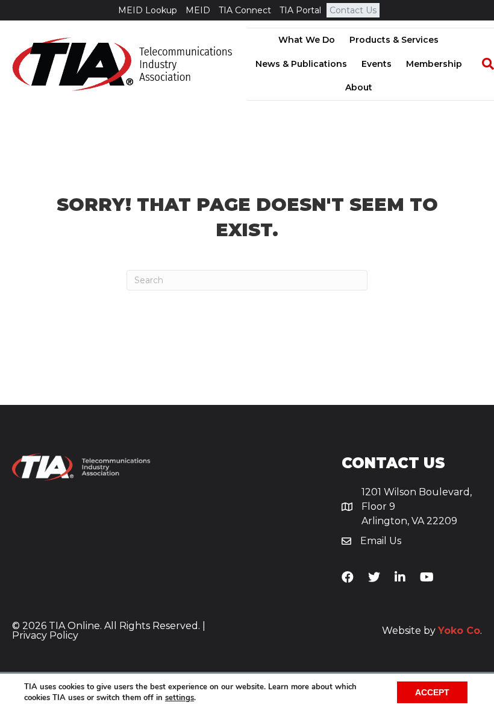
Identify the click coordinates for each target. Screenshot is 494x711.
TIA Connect (245, 10)
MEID (198, 10)
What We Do (306, 39)
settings (179, 697)
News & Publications (301, 63)
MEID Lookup (147, 10)
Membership (434, 63)
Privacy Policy (45, 635)
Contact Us (353, 10)
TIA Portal (300, 10)
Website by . (432, 630)
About (358, 87)
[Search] (482, 64)
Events (376, 63)
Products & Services (394, 39)
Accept (432, 692)
